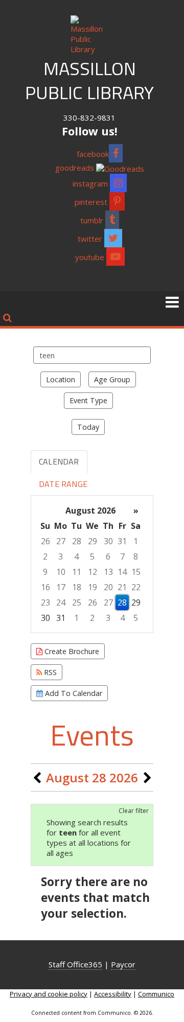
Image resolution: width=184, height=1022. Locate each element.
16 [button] (45, 587)
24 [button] (60, 602)
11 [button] (76, 571)
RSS (49, 672)
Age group (112, 379)
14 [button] (122, 571)
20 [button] (108, 587)
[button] (172, 301)
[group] (92, 564)
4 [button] (76, 556)
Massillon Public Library (89, 80)
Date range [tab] (63, 484)
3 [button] (60, 556)
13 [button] (108, 571)
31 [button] (122, 541)
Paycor (123, 964)
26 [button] (45, 541)
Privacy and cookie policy (48, 993)
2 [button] (45, 556)
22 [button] (136, 587)
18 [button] (76, 587)
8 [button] (135, 556)
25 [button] (76, 602)
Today (88, 427)
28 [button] (76, 541)
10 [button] (60, 571)
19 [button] (92, 587)
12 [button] (92, 571)
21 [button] (122, 587)
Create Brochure (70, 651)
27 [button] (60, 541)
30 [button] (108, 541)
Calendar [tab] (59, 461)
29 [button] (92, 541)
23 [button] (45, 602)
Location (60, 379)
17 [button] (60, 587)
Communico (156, 993)
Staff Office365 (75, 964)
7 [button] (122, 556)
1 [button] (135, 541)
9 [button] (45, 571)
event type (88, 400)
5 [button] (92, 556)
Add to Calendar (72, 693)
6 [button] (108, 556)
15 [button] (136, 571)
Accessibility (112, 993)
